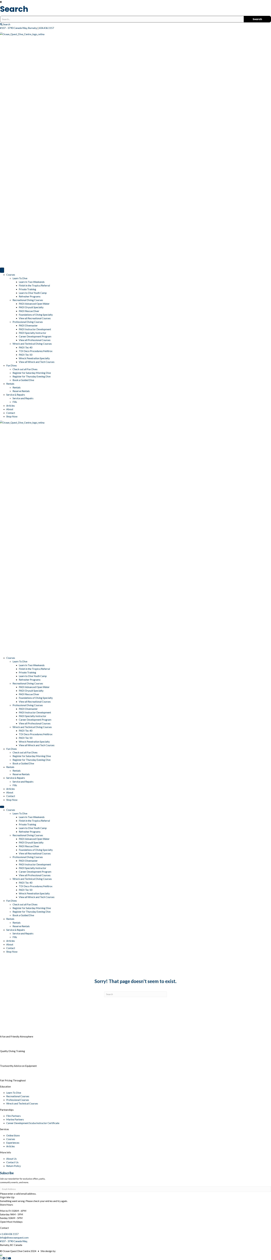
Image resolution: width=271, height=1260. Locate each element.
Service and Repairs (23, 398)
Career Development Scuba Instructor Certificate (32, 1122)
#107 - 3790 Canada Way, (13, 1241)
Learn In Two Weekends (32, 281)
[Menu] (2, 270)
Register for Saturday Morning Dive (32, 372)
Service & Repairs (15, 394)
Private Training (27, 289)
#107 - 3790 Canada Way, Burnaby (18, 27)
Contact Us (12, 1162)
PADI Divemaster (28, 325)
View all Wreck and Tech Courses (36, 361)
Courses (10, 274)
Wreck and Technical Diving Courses (32, 343)
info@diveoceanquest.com (14, 1237)
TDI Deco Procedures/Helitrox (35, 350)
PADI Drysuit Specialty (31, 307)
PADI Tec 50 (25, 354)
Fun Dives (11, 365)
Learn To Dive (20, 278)
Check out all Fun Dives (25, 369)
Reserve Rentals (21, 390)
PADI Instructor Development (35, 329)
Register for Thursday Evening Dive (31, 376)
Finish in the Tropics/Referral (34, 285)
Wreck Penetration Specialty (34, 358)
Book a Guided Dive (23, 379)
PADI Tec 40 (25, 347)
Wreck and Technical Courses (22, 1103)
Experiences (12, 1142)
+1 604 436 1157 (9, 1233)
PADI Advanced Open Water (34, 303)
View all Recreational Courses (35, 318)
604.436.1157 (46, 27)
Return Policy (13, 1165)
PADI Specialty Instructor (32, 332)
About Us (11, 1158)
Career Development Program (35, 336)
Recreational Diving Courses (28, 299)
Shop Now (11, 416)
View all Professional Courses (34, 339)
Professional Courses (17, 1099)
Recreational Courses (17, 1096)
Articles (10, 405)
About (9, 409)
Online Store (13, 1135)
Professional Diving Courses (28, 321)
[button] (135, 2)
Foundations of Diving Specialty (36, 314)
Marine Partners (15, 1119)
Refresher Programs (29, 296)
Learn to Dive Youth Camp (33, 292)
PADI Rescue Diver (29, 310)
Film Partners (13, 1115)
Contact (10, 412)
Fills (15, 401)
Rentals (10, 383)
